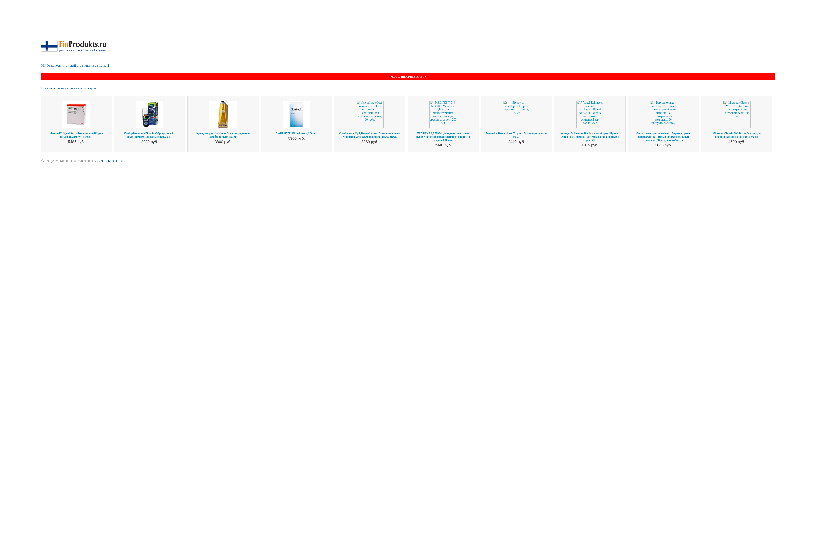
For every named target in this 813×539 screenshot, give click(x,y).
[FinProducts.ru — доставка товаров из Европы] (73, 42)
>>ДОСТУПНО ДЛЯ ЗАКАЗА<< (408, 76)
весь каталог (110, 160)
